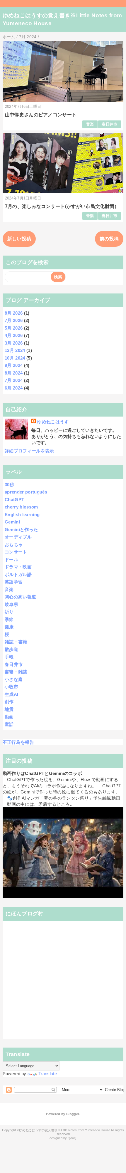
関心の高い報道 (20, 596)
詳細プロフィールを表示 (29, 450)
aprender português (26, 491)
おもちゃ (14, 544)
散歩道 (11, 649)
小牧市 (11, 686)
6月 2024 (14, 387)
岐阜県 (11, 604)
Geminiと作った (21, 529)
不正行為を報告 (18, 742)
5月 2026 (14, 327)
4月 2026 (14, 335)
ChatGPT (14, 499)
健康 (9, 626)
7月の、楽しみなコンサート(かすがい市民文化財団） (62, 206)
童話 (9, 724)
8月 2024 (14, 372)
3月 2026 (14, 342)
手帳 (9, 656)
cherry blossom (21, 506)
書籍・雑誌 (16, 671)
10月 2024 (15, 357)
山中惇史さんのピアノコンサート (41, 114)
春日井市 (109, 124)
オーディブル (18, 536)
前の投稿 (109, 238)
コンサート (16, 551)
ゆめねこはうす (53, 421)
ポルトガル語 (18, 574)
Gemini (12, 521)
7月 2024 (14, 380)
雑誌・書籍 (16, 641)
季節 (9, 619)
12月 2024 (15, 350)
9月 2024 (14, 365)
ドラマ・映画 (18, 566)
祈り (9, 611)
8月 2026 (14, 313)
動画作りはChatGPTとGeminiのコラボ (42, 773)
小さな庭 (14, 679)
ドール (11, 559)
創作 (9, 701)
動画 (9, 716)
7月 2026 (14, 320)
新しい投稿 (19, 238)
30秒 (9, 484)
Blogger (72, 1114)
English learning (22, 514)
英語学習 (14, 581)
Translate (47, 1073)
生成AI (11, 694)
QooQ (72, 1138)
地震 (9, 709)
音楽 (90, 124)
